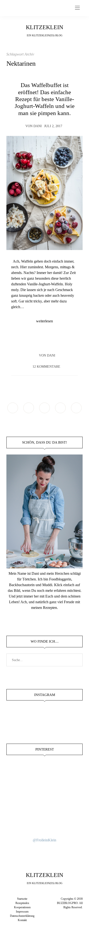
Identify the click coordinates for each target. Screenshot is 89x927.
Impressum (22, 911)
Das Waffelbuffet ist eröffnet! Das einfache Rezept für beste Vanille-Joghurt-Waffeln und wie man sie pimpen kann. (45, 99)
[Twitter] (40, 341)
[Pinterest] (49, 341)
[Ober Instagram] (44, 408)
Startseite (22, 898)
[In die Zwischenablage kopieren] (58, 341)
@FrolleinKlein (44, 840)
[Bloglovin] (76, 408)
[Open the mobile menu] (77, 8)
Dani (37, 126)
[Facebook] (31, 341)
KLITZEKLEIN (44, 27)
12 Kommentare (46, 366)
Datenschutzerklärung (22, 916)
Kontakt (22, 920)
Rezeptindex (22, 903)
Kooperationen (22, 907)
